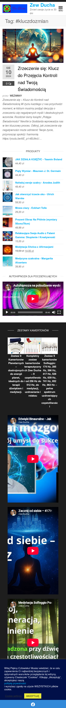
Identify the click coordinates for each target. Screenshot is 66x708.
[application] (33, 299)
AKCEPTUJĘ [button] (32, 696)
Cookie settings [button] (13, 695)
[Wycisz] (53, 312)
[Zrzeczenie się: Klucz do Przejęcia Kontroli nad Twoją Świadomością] (33, 45)
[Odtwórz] (7, 312)
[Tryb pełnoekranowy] (59, 312)
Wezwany (16, 95)
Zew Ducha (42, 4)
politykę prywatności (15, 683)
